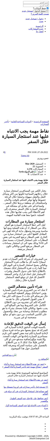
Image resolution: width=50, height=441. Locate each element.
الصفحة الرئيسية (41, 121)
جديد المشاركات (35, 29)
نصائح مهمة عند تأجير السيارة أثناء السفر (22, 367)
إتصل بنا (39, 31)
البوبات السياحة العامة (21, 121)
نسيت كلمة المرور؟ (40, 14)
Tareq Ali (25, 155)
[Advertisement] (38, 76)
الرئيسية (39, 26)
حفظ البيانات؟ (39, 8)
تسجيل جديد (27, 11)
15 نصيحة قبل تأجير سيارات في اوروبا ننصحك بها (26, 387)
